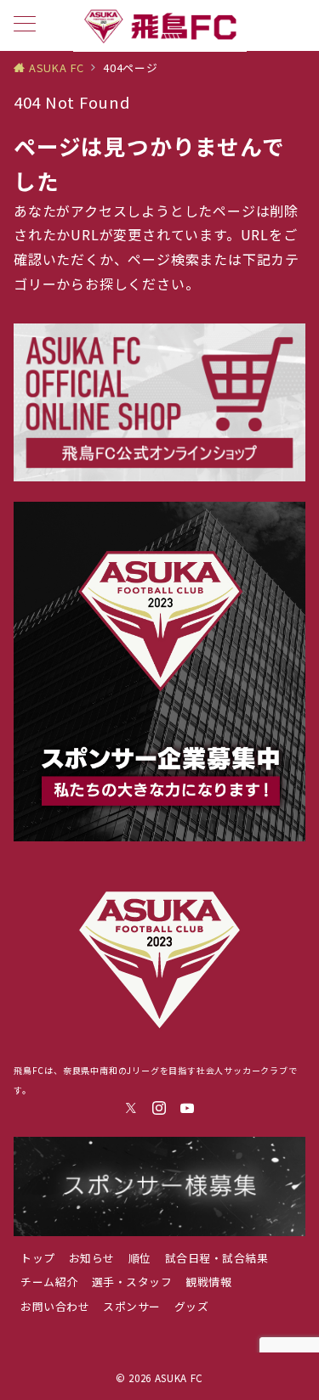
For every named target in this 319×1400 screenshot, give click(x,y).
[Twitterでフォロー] (131, 1108)
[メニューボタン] (25, 25)
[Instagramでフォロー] (159, 1108)
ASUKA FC (179, 1378)
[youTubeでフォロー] (187, 1108)
